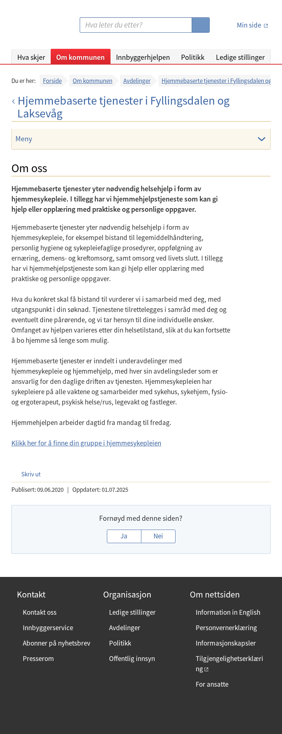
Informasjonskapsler (226, 643)
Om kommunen (80, 57)
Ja (123, 535)
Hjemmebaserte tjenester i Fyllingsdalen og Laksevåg (123, 107)
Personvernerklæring (226, 627)
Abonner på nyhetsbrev (56, 643)
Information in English (228, 612)
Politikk (193, 57)
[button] (27, 474)
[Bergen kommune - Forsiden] (41, 28)
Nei (158, 535)
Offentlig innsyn (132, 658)
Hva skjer (31, 57)
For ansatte (212, 684)
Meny (23, 138)
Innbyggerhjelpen (143, 57)
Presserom (38, 658)
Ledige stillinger (240, 57)
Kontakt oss (40, 612)
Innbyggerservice (48, 627)
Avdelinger (137, 81)
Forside (52, 81)
